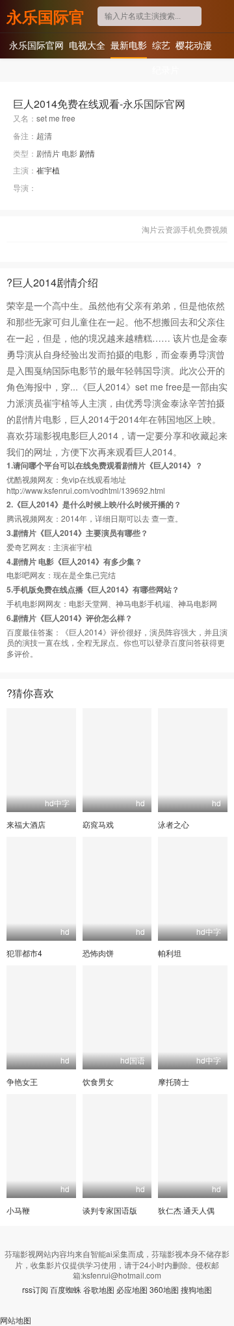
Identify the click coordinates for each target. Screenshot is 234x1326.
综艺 (161, 44)
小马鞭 (18, 1210)
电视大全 (87, 44)
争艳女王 (22, 1081)
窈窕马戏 (98, 824)
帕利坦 (169, 952)
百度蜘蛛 (65, 1289)
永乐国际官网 (45, 16)
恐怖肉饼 (98, 952)
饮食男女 (98, 1081)
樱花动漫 (194, 44)
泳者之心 (173, 824)
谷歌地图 (98, 1289)
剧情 (87, 153)
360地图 (164, 1289)
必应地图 (132, 1289)
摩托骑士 (173, 1081)
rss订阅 (35, 1289)
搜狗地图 (196, 1289)
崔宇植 (48, 169)
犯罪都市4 (24, 952)
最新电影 (128, 44)
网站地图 (15, 1319)
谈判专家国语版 (110, 1210)
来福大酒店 (26, 824)
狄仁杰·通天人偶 (186, 1210)
